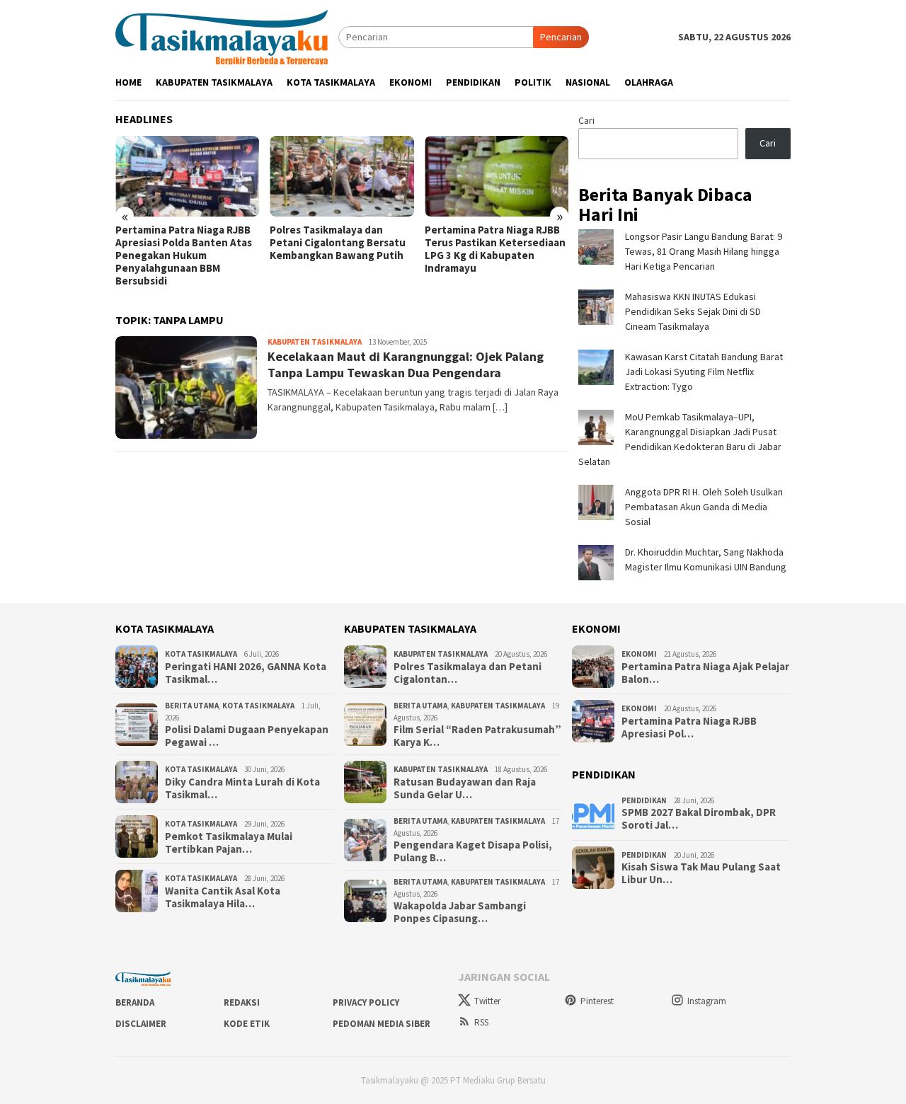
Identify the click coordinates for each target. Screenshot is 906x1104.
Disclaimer (140, 1024)
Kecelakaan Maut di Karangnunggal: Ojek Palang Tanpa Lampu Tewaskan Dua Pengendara (406, 364)
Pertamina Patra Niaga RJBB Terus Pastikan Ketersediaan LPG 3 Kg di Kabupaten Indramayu (495, 249)
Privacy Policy (366, 1002)
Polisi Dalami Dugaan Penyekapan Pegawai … (246, 736)
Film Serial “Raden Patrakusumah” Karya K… (477, 736)
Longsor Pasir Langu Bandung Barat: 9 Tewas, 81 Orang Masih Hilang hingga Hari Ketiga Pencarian (703, 251)
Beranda (134, 1002)
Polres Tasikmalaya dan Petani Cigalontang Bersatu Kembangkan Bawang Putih (338, 243)
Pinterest (597, 1001)
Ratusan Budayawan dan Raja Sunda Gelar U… (465, 788)
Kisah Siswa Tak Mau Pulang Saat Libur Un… (701, 873)
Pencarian (561, 36)
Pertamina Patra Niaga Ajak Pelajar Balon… (705, 673)
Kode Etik (247, 1024)
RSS (481, 1022)
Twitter (487, 1001)
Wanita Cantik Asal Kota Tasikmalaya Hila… (222, 897)
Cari (586, 120)
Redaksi (242, 1002)
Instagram (706, 1001)
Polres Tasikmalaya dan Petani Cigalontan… (467, 673)
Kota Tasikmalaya (201, 654)
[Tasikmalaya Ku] (221, 36)
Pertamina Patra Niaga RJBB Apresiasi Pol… (689, 727)
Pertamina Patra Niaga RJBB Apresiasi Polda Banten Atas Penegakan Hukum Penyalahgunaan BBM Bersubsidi (183, 255)
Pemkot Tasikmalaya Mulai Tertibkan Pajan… (228, 843)
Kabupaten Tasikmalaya (315, 342)
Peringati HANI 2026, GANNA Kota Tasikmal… (245, 673)
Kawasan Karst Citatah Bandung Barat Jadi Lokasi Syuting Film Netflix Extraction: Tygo (704, 371)
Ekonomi (639, 654)
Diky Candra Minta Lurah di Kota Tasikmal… (242, 788)
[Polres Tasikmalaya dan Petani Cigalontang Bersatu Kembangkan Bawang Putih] (341, 176)
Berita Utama (192, 706)
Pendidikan (644, 800)
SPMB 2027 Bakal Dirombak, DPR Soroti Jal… (698, 819)
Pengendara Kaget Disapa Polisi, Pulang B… (473, 851)
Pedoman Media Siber (381, 1024)
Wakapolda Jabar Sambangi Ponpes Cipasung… (460, 912)
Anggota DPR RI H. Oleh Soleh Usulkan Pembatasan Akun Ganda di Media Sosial (704, 506)
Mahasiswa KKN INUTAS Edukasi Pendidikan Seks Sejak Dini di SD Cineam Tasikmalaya (693, 311)
